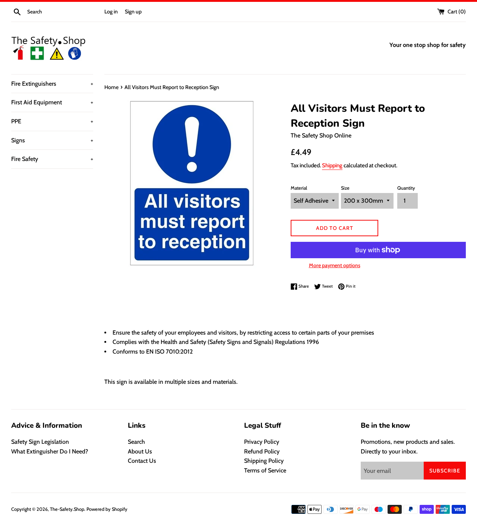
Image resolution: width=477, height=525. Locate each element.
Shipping (332, 165)
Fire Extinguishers (52, 83)
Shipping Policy (264, 460)
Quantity (406, 188)
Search (136, 441)
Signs (52, 140)
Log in (111, 11)
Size (345, 188)
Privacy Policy (261, 441)
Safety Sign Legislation (40, 441)
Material (299, 188)
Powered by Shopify (106, 509)
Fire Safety (52, 158)
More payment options (334, 265)
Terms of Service (265, 470)
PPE (52, 121)
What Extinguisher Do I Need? (49, 451)
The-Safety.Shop (67, 509)
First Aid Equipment (52, 102)
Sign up (133, 11)
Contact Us (142, 460)
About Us (140, 451)
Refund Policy (261, 451)
